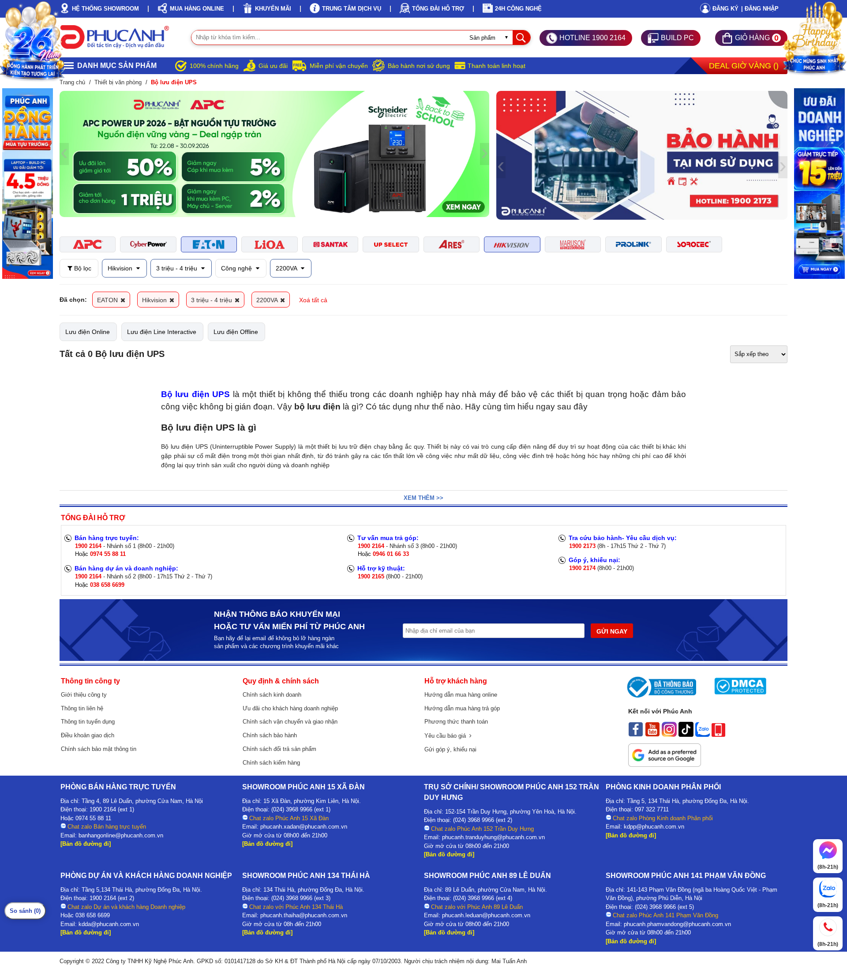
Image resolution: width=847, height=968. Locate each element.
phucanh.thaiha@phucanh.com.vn (303, 915)
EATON (108, 300)
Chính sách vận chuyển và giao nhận (290, 721)
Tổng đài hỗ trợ (438, 8)
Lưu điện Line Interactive (161, 331)
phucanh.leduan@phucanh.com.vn (486, 915)
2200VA (287, 268)
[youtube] (652, 734)
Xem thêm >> (423, 498)
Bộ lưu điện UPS (195, 394)
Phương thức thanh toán (456, 721)
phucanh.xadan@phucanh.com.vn (303, 826)
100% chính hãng (214, 65)
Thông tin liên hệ (82, 708)
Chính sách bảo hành (270, 735)
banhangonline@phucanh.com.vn (121, 835)
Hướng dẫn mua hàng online (460, 694)
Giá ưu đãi (273, 65)
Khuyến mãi (273, 8)
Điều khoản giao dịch (87, 735)
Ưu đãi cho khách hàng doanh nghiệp (290, 708)
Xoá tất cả (313, 300)
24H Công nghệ (518, 8)
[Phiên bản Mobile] (718, 734)
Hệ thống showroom (105, 8)
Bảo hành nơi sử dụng (419, 65)
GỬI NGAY (611, 631)
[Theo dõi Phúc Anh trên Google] (664, 764)
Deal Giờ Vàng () (744, 65)
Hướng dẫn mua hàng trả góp (462, 708)
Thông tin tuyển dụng (88, 721)
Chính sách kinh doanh (272, 694)
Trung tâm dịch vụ (351, 8)
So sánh (25, 911)
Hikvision (121, 268)
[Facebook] (635, 734)
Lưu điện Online (87, 331)
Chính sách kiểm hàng (271, 762)
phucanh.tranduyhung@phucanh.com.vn (493, 837)
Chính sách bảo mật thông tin (98, 749)
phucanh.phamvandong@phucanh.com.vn (677, 924)
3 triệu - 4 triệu (177, 268)
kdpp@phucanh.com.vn (654, 826)
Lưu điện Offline (236, 331)
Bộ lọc (81, 268)
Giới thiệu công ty (84, 694)
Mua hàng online (197, 8)
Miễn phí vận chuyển (339, 65)
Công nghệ (237, 268)
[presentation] (64, 154)
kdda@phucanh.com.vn (109, 924)
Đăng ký (725, 8)
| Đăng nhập (760, 8)
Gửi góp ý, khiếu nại (450, 749)
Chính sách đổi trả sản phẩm (279, 749)
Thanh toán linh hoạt (496, 65)
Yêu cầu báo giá (446, 735)
